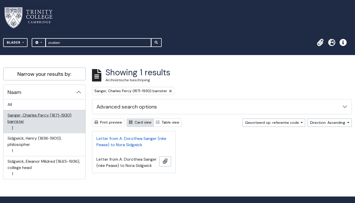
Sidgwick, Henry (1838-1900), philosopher (34, 144)
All (10, 104)
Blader (14, 42)
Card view (143, 122)
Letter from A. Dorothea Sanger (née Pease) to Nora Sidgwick (131, 141)
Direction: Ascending (328, 122)
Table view (170, 122)
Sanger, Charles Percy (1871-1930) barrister (39, 121)
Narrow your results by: (44, 74)
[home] (31, 18)
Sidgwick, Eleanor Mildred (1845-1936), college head (43, 167)
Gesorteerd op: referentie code (272, 122)
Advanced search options (126, 106)
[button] (320, 42)
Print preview (110, 122)
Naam (14, 92)
